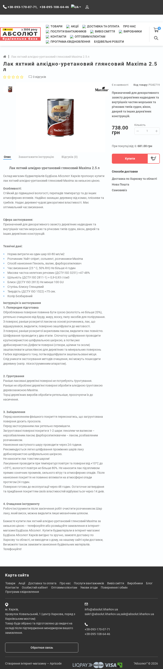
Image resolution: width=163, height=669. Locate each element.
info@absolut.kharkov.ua (101, 609)
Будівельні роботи (109, 41)
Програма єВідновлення (70, 41)
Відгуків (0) (70, 157)
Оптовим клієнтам (89, 36)
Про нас (129, 26)
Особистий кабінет (35, 587)
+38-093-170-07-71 (97, 629)
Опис (7, 157)
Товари (56, 26)
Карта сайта (17, 575)
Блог (149, 583)
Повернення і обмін (114, 587)
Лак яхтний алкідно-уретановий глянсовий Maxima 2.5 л (50, 56)
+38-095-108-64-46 (97, 634)
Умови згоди (89, 587)
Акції (74, 26)
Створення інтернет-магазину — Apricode (33, 663)
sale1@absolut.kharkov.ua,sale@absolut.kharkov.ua (119, 614)
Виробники (132, 31)
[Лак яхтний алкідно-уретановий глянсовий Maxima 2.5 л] (60, 117)
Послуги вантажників (68, 31)
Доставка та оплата (102, 26)
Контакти (58, 36)
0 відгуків (39, 77)
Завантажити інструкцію (36, 157)
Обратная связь (42, 647)
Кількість (140, 125)
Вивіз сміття (104, 31)
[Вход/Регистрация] (87, 7)
